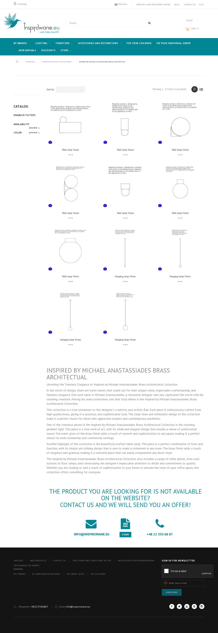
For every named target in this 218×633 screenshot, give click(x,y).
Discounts (48, 50)
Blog (177, 4)
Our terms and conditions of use (92, 560)
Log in (189, 20)
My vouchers (98, 574)
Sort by (50, 89)
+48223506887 (39, 606)
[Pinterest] (194, 606)
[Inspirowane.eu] (31, 23)
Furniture (63, 43)
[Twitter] (179, 606)
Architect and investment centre (153, 4)
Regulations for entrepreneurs (136, 560)
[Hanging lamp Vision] (125, 249)
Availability (21, 124)
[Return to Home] (17, 61)
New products (38, 560)
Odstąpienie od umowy (27, 565)
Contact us (190, 4)
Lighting (41, 43)
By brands (20, 43)
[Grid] (194, 89)
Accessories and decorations (98, 43)
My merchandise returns (46, 574)
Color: (18, 132)
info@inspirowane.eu (78, 606)
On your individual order (174, 43)
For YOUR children (139, 43)
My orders (20, 574)
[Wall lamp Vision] (70, 123)
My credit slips (75, 574)
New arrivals (27, 50)
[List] (201, 89)
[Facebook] (171, 606)
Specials (18, 560)
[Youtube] (186, 606)
